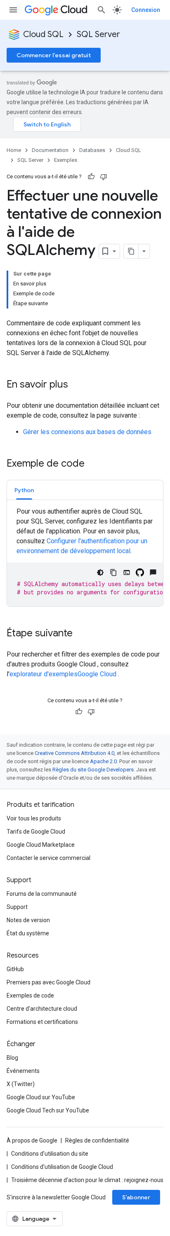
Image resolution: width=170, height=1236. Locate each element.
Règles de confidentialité (97, 1140)
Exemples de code (30, 995)
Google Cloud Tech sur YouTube (48, 1110)
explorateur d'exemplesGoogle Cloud (63, 674)
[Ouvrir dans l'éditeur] (126, 572)
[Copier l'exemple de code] (113, 572)
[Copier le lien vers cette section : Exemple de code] (93, 464)
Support (17, 907)
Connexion (145, 10)
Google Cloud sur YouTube (41, 1097)
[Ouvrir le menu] (13, 10)
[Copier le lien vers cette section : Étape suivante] (81, 634)
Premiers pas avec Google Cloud (48, 982)
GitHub (15, 969)
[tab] (24, 490)
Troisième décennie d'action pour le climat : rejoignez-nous (87, 1180)
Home (14, 150)
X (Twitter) (21, 1084)
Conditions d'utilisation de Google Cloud (62, 1167)
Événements (23, 1071)
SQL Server (98, 34)
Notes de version (28, 920)
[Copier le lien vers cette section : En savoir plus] (76, 385)
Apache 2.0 (103, 761)
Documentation (50, 150)
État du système (28, 933)
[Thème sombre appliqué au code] (100, 572)
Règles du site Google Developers (93, 769)
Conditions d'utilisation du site (49, 1153)
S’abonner (136, 1197)
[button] (24, 490)
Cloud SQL (43, 34)
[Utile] (91, 177)
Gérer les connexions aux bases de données (87, 432)
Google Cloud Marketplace (41, 844)
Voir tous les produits (34, 818)
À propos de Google (32, 1140)
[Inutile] (103, 177)
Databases (92, 150)
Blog (12, 1057)
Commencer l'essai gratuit (54, 55)
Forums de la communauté (42, 893)
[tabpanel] (85, 556)
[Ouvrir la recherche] (101, 10)
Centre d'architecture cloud (42, 1008)
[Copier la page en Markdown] (131, 251)
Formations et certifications (42, 1022)
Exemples (65, 160)
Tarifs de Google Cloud (36, 831)
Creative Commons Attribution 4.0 (74, 753)
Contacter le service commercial (48, 858)
